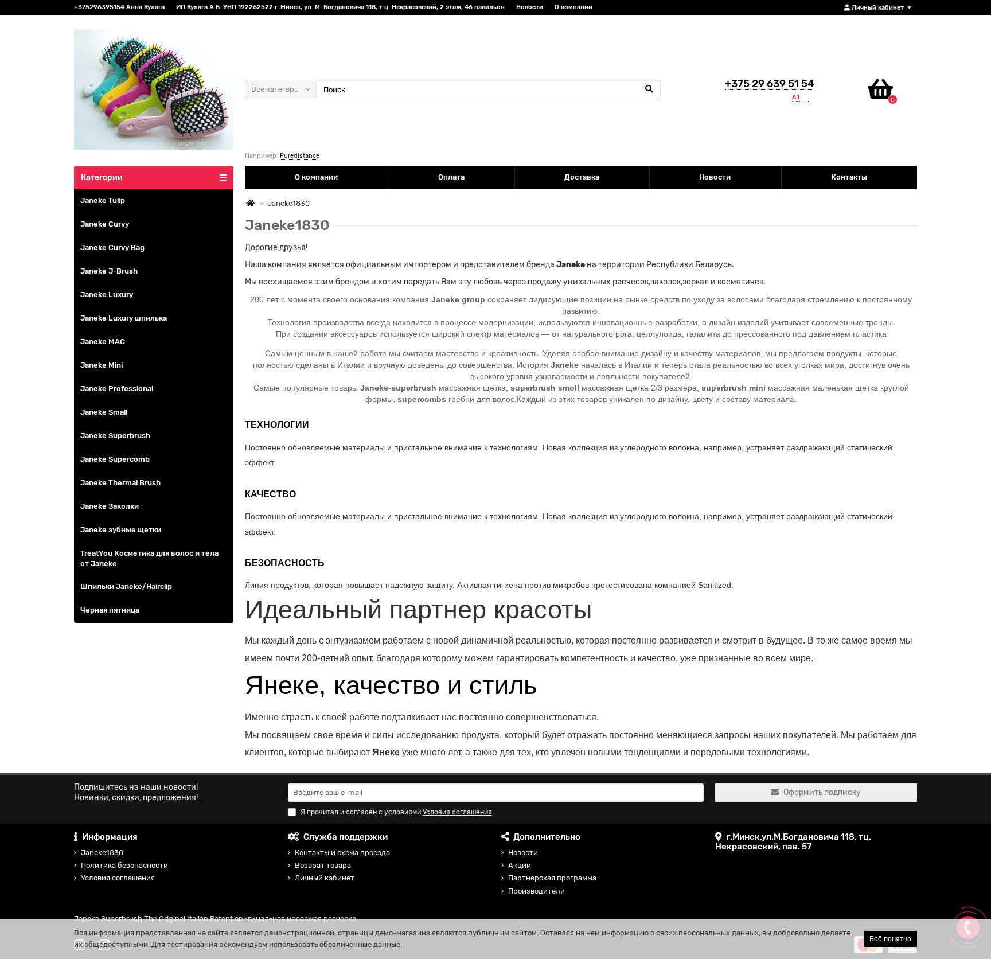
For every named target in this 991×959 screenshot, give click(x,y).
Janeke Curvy (104, 224)
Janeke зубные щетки (120, 529)
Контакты (849, 177)
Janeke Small (103, 412)
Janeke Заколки (109, 506)
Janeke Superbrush (115, 435)
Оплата (451, 177)
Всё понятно (890, 939)
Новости (529, 7)
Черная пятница (109, 610)
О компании (573, 7)
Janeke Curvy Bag (112, 247)
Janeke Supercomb (115, 459)
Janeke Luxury (106, 294)
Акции (519, 865)
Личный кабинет (324, 878)
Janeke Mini (101, 365)
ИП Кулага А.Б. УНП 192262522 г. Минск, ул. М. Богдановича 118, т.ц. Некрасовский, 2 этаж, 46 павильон (340, 7)
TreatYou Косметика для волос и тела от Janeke (149, 558)
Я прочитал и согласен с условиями (396, 812)
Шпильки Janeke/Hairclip (126, 586)
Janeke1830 (102, 852)
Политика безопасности (124, 865)
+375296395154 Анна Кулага (119, 7)
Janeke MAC (102, 341)
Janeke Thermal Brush (120, 482)
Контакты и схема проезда (342, 852)
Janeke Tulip (102, 200)
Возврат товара (323, 865)
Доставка (581, 177)
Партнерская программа (552, 878)
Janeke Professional (116, 388)
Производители (536, 891)
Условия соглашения (118, 878)
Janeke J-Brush (109, 271)
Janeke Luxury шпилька (123, 318)
